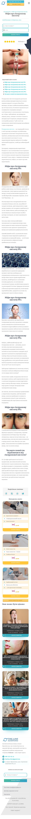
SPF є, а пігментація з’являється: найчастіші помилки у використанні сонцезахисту (15, 657)
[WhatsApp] (17, 493)
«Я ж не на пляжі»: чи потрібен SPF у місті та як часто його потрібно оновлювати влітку (15, 688)
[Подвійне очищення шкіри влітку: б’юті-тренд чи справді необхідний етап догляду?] (15, 610)
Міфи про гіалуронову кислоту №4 (15, 89)
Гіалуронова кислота (8, 129)
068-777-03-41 (9, 756)
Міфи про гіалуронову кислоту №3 (15, 87)
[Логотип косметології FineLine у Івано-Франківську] (3, 1)
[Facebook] (6, 493)
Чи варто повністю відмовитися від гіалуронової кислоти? (17, 94)
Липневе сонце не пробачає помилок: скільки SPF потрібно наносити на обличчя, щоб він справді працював (15, 719)
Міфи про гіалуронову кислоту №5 (15, 91)
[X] (12, 493)
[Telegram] (23, 493)
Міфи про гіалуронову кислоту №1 (15, 82)
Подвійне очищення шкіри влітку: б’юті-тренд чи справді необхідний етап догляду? (15, 626)
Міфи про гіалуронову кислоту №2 (15, 84)
